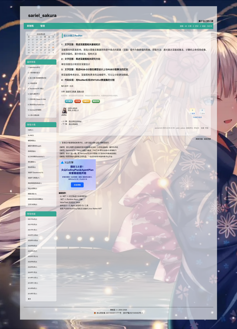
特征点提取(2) (32, 188)
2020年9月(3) (32, 246)
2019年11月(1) (33, 283)
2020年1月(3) (32, 272)
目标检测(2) (32, 167)
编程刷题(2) (32, 140)
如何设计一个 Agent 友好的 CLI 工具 (74, 205)
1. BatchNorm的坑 (34, 67)
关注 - (76, 110)
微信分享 (96, 101)
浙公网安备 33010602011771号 (109, 313)
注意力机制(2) (32, 204)
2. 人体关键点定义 (34, 73)
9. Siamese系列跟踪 (34, 110)
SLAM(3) (31, 135)
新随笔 (30, 26)
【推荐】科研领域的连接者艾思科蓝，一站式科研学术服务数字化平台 (85, 156)
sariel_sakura (42, 15)
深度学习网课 (71, 91)
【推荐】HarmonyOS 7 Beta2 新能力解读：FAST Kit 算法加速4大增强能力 (88, 150)
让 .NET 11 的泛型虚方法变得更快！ (74, 196)
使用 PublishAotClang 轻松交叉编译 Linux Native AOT (81, 208)
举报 (206, 128)
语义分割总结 (73, 124)
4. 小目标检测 (32, 83)
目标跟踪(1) (32, 162)
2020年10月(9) (33, 240)
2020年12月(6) (33, 235)
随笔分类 (31, 124)
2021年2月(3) (32, 224)
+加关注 (64, 115)
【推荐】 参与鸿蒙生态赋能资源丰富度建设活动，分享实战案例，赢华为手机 (88, 147)
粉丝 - (70, 110)
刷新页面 (199, 139)
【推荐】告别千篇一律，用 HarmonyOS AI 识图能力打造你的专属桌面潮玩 (87, 153)
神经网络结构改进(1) (35, 183)
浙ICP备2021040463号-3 (133, 313)
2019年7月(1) (32, 293)
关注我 (77, 101)
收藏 (202, 128)
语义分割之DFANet (75, 121)
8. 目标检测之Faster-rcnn (36, 104)
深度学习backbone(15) (35, 172)
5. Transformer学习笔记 (35, 88)
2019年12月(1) (33, 278)
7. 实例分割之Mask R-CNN (37, 99)
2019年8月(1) (32, 288)
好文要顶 (69, 101)
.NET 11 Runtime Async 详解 (71, 199)
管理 (42, 26)
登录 (90, 142)
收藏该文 (86, 101)
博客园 (112, 309)
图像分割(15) (32, 194)
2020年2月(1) (32, 267)
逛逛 (98, 142)
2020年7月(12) (33, 256)
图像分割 (80, 91)
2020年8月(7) (32, 251)
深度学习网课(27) (34, 178)
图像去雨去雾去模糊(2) (35, 199)
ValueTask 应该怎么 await (70, 202)
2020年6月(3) (32, 262)
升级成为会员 (197, 117)
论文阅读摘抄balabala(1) (36, 156)
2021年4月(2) (32, 219)
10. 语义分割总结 (33, 115)
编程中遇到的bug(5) (34, 146)
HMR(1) (30, 130)
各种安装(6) (32, 151)
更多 (29, 299)
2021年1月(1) (32, 230)
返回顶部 (207, 139)
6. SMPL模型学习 (34, 94)
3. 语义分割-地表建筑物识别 (37, 78)
